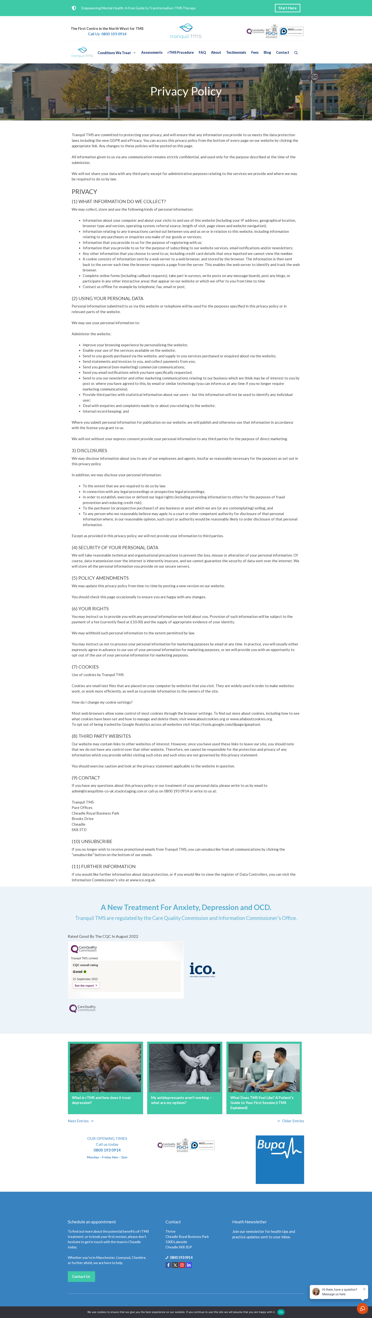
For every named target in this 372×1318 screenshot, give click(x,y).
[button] (296, 52)
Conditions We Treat (114, 52)
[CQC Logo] (84, 952)
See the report (84, 985)
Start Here (288, 8)
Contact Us (81, 1276)
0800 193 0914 (181, 1257)
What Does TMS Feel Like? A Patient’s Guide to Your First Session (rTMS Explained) (262, 1102)
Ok (281, 1312)
